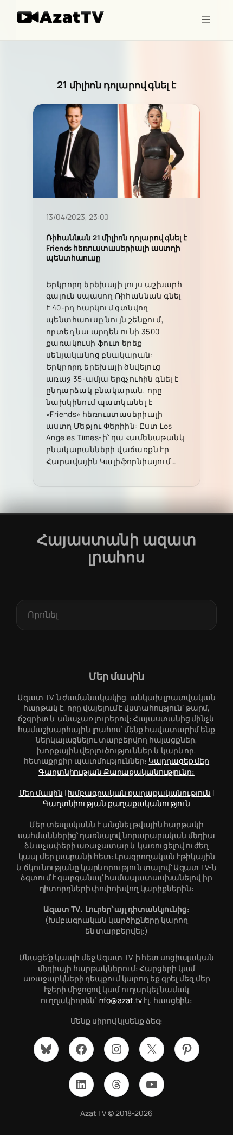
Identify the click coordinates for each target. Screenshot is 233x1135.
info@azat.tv (120, 1000)
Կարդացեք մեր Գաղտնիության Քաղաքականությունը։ (123, 766)
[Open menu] (206, 19)
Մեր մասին (41, 793)
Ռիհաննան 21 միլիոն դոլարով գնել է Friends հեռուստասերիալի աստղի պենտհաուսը (116, 248)
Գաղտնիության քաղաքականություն (116, 803)
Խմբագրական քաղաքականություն (139, 793)
